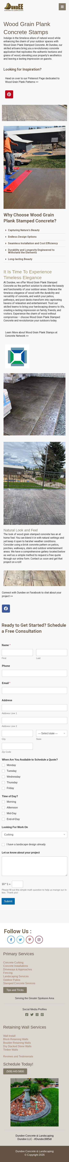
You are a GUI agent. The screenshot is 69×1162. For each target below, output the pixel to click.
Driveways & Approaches (17, 969)
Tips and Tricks (15, 990)
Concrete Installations (15, 966)
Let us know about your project (21, 852)
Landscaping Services (16, 976)
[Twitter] (32, 1014)
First (4, 658)
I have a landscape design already (26, 844)
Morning (11, 801)
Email (6, 683)
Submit (8, 901)
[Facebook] (26, 1014)
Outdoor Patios (11, 980)
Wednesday (13, 776)
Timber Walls (10, 1049)
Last (38, 658)
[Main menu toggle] (62, 6)
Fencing (8, 972)
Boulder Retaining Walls (17, 1042)
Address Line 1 (9, 713)
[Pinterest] (42, 1014)
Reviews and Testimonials (18, 1056)
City (4, 739)
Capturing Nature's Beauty (23, 230)
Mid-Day (11, 813)
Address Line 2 (9, 726)
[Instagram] (37, 1014)
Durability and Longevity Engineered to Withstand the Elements (31, 251)
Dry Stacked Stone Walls (17, 1046)
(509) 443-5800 (15, 1071)
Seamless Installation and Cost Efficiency (33, 243)
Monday (11, 765)
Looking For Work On (15, 827)
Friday (10, 788)
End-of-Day (13, 819)
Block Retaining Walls (15, 1039)
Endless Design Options (22, 236)
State (38, 739)
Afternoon (12, 807)
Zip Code (6, 752)
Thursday (12, 782)
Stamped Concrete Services (19, 983)
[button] (35, 230)
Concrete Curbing (13, 962)
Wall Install (9, 1035)
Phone (6, 666)
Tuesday (12, 771)
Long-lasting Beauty (20, 259)
